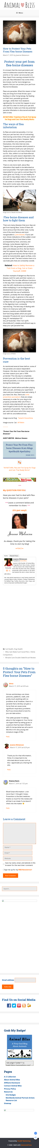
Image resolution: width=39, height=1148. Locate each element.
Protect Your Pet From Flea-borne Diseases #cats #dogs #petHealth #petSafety (19, 448)
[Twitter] (9, 570)
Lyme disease (20, 235)
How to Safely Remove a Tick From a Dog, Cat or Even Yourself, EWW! (20, 268)
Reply (8, 736)
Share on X (30, 455)
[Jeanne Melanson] (8, 565)
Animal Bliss (23, 561)
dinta (11, 683)
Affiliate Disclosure (12, 1083)
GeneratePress (26, 1145)
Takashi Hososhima (25, 418)
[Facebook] (7, 570)
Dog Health (18, 649)
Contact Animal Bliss (13, 1086)
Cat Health (9, 649)
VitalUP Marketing (23, 1141)
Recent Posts (14, 556)
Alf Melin (21, 422)
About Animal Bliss (12, 1080)
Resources (8, 1092)
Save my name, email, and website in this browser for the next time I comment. (20, 864)
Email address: (8, 980)
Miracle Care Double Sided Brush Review (20, 658)
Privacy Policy (10, 1089)
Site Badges (11, 1095)
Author (6, 556)
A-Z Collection (10, 1077)
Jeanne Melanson (20, 559)
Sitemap (7, 1103)
